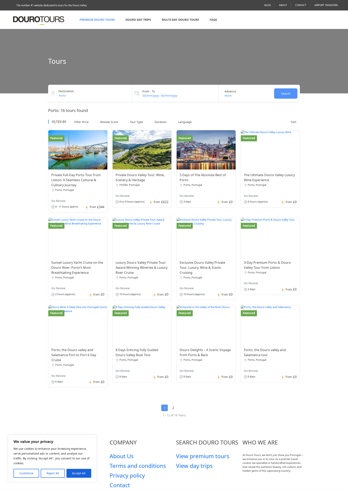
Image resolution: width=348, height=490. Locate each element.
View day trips (194, 465)
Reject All (53, 473)
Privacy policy (127, 475)
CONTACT (300, 5)
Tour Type (137, 122)
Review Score (109, 122)
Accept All (78, 473)
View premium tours (202, 456)
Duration (161, 122)
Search (285, 93)
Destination (66, 91)
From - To (148, 91)
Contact (120, 485)
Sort (294, 122)
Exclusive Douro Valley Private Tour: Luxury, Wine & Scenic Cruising (202, 267)
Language (185, 122)
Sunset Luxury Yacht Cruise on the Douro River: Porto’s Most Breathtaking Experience (77, 267)
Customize (26, 473)
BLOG (267, 5)
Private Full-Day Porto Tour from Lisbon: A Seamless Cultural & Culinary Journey (76, 180)
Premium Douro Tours (97, 20)
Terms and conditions (138, 465)
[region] (52, 458)
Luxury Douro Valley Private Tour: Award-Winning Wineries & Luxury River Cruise (142, 267)
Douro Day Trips (138, 20)
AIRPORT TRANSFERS (326, 5)
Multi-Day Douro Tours (180, 20)
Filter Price (81, 122)
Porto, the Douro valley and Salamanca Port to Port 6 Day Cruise (73, 355)
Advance (230, 91)
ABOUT (283, 5)
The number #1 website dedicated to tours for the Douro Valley (51, 5)
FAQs (213, 20)
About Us (122, 456)
